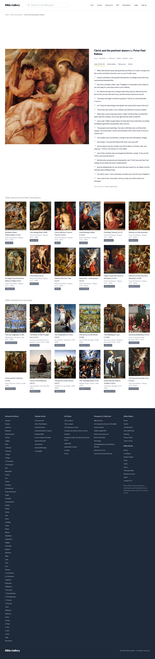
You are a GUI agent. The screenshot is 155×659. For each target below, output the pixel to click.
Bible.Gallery (12, 5)
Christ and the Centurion (14, 378)
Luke (6, 559)
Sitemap (126, 434)
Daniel (7, 508)
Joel (6, 515)
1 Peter (7, 620)
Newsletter (126, 5)
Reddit (119, 58)
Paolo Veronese (40, 427)
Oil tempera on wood (71, 427)
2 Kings (7, 458)
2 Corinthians (9, 576)
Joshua (7, 437)
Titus (7, 607)
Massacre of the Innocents (138, 232)
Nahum (7, 532)
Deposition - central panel (88, 278)
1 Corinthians (9, 573)
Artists (99, 5)
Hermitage (97, 441)
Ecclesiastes (9, 488)
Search (126, 424)
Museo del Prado (99, 437)
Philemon (8, 610)
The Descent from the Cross (139, 378)
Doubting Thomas (110, 232)
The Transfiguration (86, 381)
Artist (130, 64)
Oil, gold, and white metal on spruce (76, 431)
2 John (7, 630)
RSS (117, 5)
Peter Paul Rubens (16, 15)
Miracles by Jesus (129, 474)
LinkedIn (125, 58)
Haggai (7, 542)
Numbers (8, 431)
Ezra (6, 468)
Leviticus (8, 427)
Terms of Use (128, 441)
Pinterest (112, 58)
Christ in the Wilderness (38, 381)
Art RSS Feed (128, 427)
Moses (126, 450)
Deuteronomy (9, 434)
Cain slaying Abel (36, 232)
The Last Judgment (12, 335)
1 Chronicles (9, 461)
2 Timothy (8, 603)
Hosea (7, 512)
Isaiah (7, 495)
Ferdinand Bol (39, 434)
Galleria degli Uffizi (100, 431)
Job (6, 478)
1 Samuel (8, 448)
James (7, 617)
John (6, 563)
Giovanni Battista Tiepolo (43, 431)
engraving (67, 443)
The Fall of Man (129, 470)
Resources (109, 5)
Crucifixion (127, 453)
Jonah (7, 525)
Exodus (7, 424)
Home (7, 15)
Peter (125, 460)
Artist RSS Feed (129, 431)
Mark (6, 556)
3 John (7, 634)
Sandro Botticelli (40, 441)
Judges (7, 441)
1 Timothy (8, 600)
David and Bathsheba (136, 335)
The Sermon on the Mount (64, 381)
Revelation (8, 641)
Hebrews (8, 614)
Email (131, 58)
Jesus (125, 467)
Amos (7, 519)
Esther (7, 475)
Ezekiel (7, 505)
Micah (7, 529)
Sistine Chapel (99, 427)
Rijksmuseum (98, 420)
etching (66, 450)
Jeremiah (8, 498)
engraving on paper (70, 447)
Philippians (8, 586)
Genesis (8, 420)
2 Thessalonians (10, 597)
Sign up (144, 5)
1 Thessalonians (10, 593)
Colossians (8, 590)
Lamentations (9, 502)
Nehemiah (8, 471)
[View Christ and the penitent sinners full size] (47, 96)
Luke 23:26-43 (99, 64)
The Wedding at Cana (111, 335)
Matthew (8, 553)
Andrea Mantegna (41, 448)
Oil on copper (68, 424)
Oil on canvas (68, 420)
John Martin (38, 444)
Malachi (7, 549)
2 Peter (7, 624)
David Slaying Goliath (87, 232)
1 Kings (7, 454)
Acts (6, 566)
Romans (7, 569)
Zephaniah (8, 539)
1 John (7, 627)
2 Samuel (8, 451)
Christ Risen (34, 276)
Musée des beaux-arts (101, 434)
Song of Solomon (10, 492)
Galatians (8, 580)
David (125, 477)
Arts (92, 5)
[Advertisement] (77, 32)
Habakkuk (8, 536)
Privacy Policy (128, 437)
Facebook (102, 58)
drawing (67, 434)
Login (136, 5)
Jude (6, 637)
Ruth (6, 444)
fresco (66, 453)
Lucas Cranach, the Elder (43, 437)
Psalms (7, 481)
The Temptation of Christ (64, 335)
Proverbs (8, 485)
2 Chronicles (9, 464)
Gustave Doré (39, 420)
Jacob (125, 464)
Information (111, 64)
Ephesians (8, 583)
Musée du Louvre (99, 450)
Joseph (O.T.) (128, 481)
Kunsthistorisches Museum (103, 453)
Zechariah (8, 546)
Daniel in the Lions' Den (63, 278)
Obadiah (8, 522)
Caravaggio (38, 451)
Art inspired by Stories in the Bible (105, 424)
